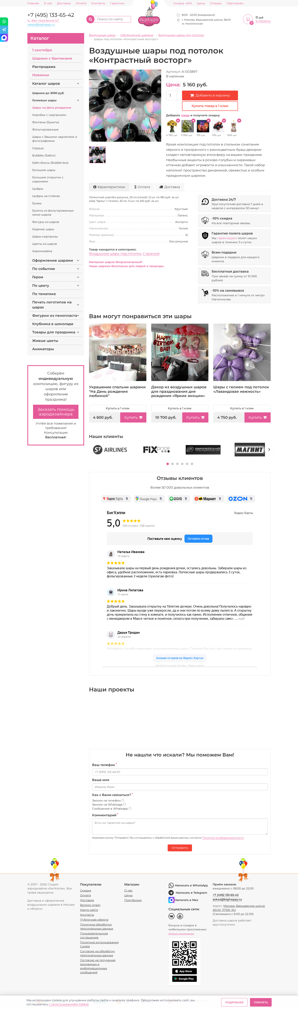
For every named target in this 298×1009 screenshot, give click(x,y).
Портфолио (133, 900)
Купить (131, 417)
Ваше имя (100, 780)
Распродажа (43, 67)
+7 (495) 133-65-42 (50, 15)
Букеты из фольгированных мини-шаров (53, 212)
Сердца (38, 148)
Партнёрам (234, 3)
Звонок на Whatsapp (107, 804)
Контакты (98, 3)
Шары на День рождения (51, 107)
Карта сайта (89, 910)
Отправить (180, 848)
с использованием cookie (69, 1004)
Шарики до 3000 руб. (48, 93)
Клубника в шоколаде (52, 324)
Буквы (37, 203)
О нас (48, 3)
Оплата (81, 3)
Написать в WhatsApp (191, 885)
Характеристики (111, 187)
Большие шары (43, 170)
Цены (201, 3)
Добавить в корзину (213, 95)
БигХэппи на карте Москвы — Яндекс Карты (180, 665)
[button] (167, 464)
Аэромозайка (42, 251)
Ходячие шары (43, 229)
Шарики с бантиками (52, 58)
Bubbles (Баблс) (44, 155)
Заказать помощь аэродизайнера (56, 411)
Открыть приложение (181, 933)
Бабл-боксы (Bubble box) (50, 163)
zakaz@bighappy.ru (41, 24)
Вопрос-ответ (90, 905)
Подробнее (234, 1002)
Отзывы (216, 3)
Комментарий (105, 815)
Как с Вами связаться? (112, 795)
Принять (261, 1002)
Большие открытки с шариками (47, 179)
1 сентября (42, 50)
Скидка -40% (182, 3)
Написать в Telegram (191, 893)
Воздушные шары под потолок (115, 254)
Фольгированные (45, 129)
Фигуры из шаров (45, 222)
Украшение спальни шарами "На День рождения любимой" (117, 391)
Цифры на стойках (46, 196)
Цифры (37, 188)
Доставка (64, 3)
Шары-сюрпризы (45, 236)
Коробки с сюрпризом (49, 115)
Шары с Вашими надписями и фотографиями (54, 139)
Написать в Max (186, 900)
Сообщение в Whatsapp (110, 808)
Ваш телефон (104, 765)
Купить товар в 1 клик (210, 106)
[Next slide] (269, 449)
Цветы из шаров (44, 244)
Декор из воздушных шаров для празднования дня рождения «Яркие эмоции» (178, 391)
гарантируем (227, 238)
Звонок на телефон (106, 800)
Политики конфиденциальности (223, 837)
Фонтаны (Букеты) (45, 122)
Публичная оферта (94, 919)
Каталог (39, 38)
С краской (151, 254)
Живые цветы (45, 341)
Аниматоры (43, 349)
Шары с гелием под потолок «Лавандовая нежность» (241, 389)
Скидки (85, 890)
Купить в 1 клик (118, 408)
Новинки (40, 75)
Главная (33, 3)
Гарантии (117, 3)
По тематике (44, 294)
